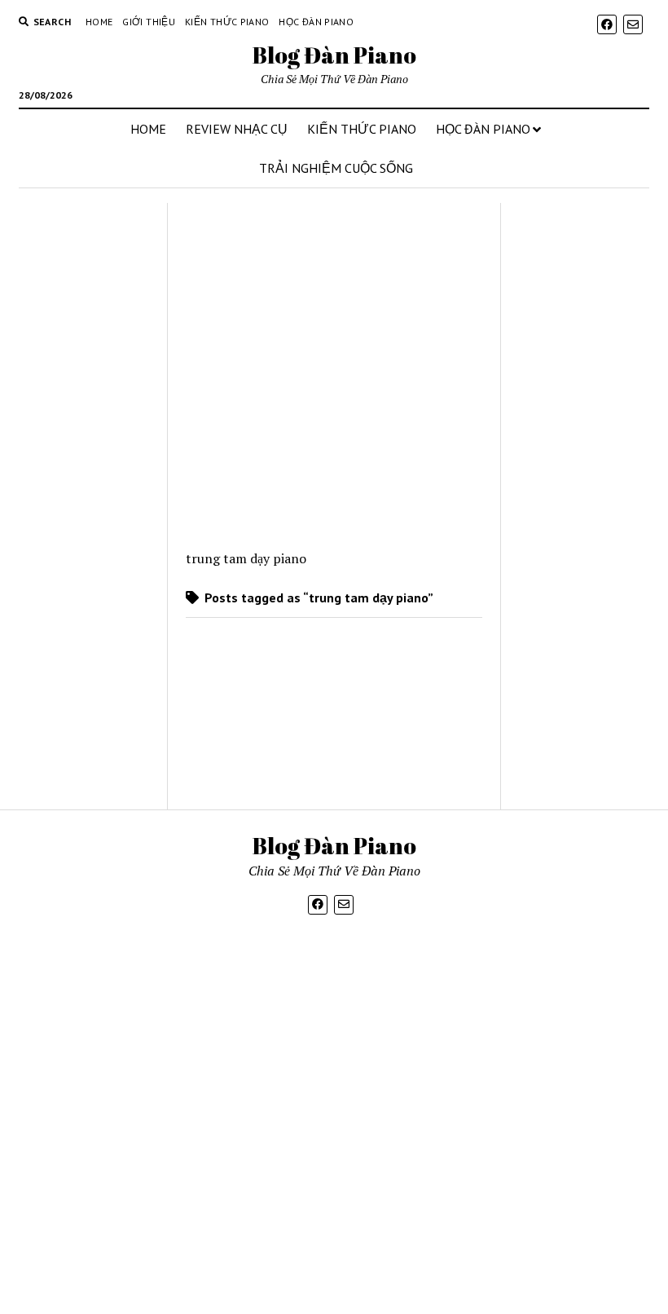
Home (99, 21)
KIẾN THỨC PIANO (361, 129)
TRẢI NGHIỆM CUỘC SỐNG (336, 168)
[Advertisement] (86, 506)
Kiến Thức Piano (227, 21)
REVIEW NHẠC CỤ (237, 129)
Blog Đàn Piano (334, 54)
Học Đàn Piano (316, 21)
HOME (148, 129)
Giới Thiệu (148, 21)
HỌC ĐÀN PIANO (483, 129)
